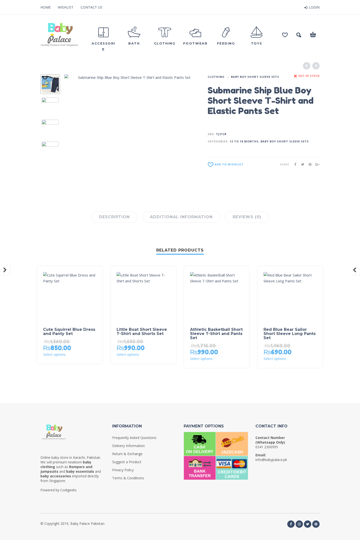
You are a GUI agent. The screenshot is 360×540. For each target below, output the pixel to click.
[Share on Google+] (316, 164)
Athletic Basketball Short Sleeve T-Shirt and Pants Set (216, 333)
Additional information (181, 217)
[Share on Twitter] (301, 164)
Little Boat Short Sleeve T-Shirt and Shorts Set (142, 331)
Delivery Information (128, 445)
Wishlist (65, 7)
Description (114, 217)
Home (45, 7)
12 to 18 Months (244, 141)
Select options (54, 354)
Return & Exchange (127, 453)
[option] (50, 84)
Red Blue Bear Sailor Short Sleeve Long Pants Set (290, 333)
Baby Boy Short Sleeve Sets (255, 77)
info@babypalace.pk (271, 459)
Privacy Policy (123, 470)
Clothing (216, 77)
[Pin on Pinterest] (308, 164)
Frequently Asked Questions (134, 437)
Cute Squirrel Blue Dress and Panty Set (69, 331)
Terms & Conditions (128, 478)
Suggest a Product (126, 462)
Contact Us (91, 7)
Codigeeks (68, 490)
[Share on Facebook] (294, 164)
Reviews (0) (247, 217)
